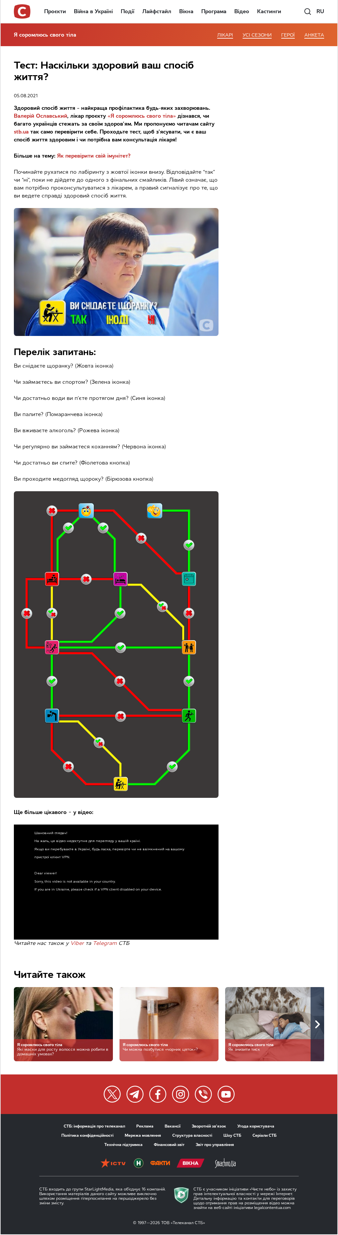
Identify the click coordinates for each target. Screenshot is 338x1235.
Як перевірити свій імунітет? (94, 156)
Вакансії (173, 1126)
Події (127, 11)
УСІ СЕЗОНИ (257, 35)
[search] (307, 11)
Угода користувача (255, 1126)
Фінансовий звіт (169, 1144)
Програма (213, 11)
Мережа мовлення (143, 1135)
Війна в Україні (93, 11)
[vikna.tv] (191, 1163)
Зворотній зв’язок (209, 1126)
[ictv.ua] (113, 1163)
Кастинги (269, 11)
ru (320, 11)
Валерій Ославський (40, 116)
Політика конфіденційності (87, 1135)
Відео (241, 11)
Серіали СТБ (265, 1135)
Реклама (144, 1126)
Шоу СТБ (232, 1135)
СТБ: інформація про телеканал (94, 1126)
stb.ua (21, 132)
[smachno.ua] (225, 1163)
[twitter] (112, 1094)
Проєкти (55, 11)
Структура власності (192, 1135)
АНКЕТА (314, 35)
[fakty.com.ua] (160, 1163)
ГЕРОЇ (288, 35)
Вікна (186, 11)
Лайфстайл (156, 11)
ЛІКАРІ (225, 35)
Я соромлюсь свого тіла (45, 35)
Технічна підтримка (123, 1144)
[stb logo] (22, 11)
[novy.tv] (139, 1163)
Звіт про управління (215, 1144)
